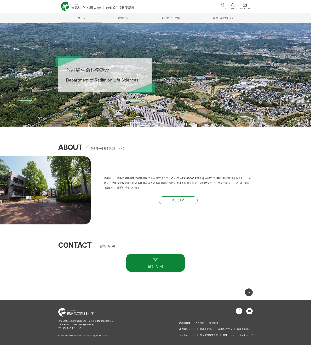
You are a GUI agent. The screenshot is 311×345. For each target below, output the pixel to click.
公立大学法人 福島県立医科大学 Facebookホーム (239, 311)
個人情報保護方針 (209, 335)
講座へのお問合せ (223, 17)
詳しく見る (178, 200)
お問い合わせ (244, 8)
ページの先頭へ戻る (249, 292)
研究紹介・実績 (171, 17)
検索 (233, 8)
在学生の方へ (206, 329)
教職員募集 (184, 323)
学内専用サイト (187, 329)
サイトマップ (246, 335)
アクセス (222, 8)
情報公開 (213, 323)
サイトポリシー (187, 335)
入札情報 (199, 323)
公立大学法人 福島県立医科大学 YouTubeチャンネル (249, 311)
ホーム (81, 17)
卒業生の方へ (225, 329)
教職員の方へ (243, 329)
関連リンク (228, 335)
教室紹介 (123, 17)
